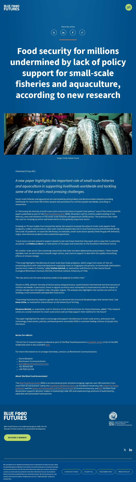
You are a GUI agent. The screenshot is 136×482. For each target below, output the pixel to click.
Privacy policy (124, 472)
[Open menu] (128, 7)
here (48, 344)
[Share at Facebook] (73, 32)
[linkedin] (130, 449)
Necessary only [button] (106, 472)
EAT (100, 388)
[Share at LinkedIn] (63, 32)
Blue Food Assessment (54, 214)
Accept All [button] (88, 472)
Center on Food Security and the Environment (53, 388)
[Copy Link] (82, 32)
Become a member (17, 437)
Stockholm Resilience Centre (63, 385)
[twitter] (125, 450)
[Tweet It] (54, 32)
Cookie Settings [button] (71, 472)
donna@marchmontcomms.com (34, 363)
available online (95, 342)
